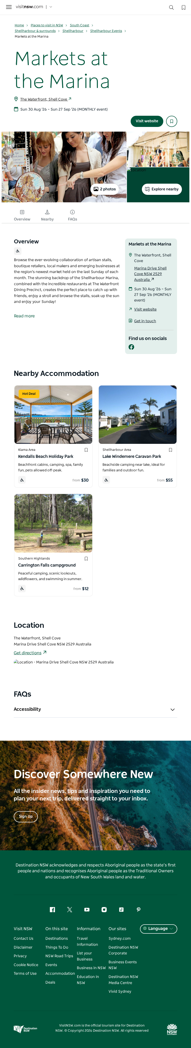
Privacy (20, 956)
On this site (56, 929)
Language (158, 929)
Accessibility (27, 709)
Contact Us (23, 938)
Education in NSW (88, 980)
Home (19, 25)
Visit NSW (23, 929)
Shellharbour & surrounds (35, 31)
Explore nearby (165, 189)
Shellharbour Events (106, 31)
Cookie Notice (26, 965)
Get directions (27, 653)
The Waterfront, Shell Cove (44, 99)
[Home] (29, 7)
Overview (22, 219)
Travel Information (87, 941)
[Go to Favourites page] (183, 7)
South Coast (79, 25)
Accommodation (60, 973)
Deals (50, 982)
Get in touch (145, 321)
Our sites (117, 929)
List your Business (84, 956)
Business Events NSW (123, 965)
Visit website (147, 121)
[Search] (171, 8)
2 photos (108, 189)
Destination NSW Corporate (123, 950)
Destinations (56, 938)
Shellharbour (72, 31)
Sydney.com (120, 938)
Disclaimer (23, 947)
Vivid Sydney (120, 991)
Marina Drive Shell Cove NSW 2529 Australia (150, 274)
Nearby (47, 219)
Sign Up (26, 816)
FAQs (72, 219)
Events (51, 965)
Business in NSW (91, 968)
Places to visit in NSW (47, 25)
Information (88, 929)
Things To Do (56, 947)
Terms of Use (25, 973)
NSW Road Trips (59, 956)
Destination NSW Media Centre (123, 980)
